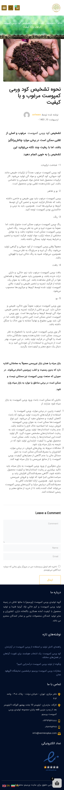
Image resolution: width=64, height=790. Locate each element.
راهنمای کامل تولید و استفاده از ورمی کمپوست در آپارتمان (33, 647)
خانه (59, 23)
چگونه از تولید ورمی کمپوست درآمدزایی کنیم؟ (39, 664)
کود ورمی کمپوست (39, 133)
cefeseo (36, 115)
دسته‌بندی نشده (47, 23)
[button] (4, 7)
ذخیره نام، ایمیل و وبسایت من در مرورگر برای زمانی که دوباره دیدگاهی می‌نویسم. (32, 568)
